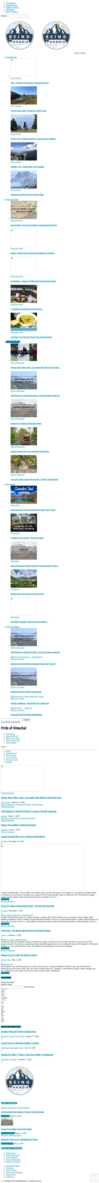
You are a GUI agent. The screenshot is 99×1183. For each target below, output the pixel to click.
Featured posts (11, 753)
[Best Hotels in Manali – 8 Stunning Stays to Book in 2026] (24, 615)
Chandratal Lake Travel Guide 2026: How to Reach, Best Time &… (34, 510)
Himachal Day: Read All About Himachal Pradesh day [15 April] (33, 664)
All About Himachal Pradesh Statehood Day (26, 692)
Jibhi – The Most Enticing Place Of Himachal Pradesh (30, 83)
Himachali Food (11, 5)
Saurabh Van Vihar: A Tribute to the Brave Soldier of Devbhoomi (27, 1054)
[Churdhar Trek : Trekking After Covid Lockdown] (24, 160)
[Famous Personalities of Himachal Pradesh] (24, 417)
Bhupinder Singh (16, 1048)
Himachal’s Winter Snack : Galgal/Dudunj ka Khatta (19, 1139)
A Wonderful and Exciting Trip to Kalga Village (27, 195)
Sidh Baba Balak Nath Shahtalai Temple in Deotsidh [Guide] (22, 1112)
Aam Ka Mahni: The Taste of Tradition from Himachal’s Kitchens (34, 225)
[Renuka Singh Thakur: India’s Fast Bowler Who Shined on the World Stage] (24, 361)
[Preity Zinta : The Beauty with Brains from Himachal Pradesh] (13, 940)
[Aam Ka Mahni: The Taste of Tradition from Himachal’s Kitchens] (24, 218)
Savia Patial (5, 802)
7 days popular (11, 757)
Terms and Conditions (14, 1172)
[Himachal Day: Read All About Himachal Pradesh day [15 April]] (26, 657)
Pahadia (4, 816)
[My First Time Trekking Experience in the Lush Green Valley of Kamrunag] (24, 132)
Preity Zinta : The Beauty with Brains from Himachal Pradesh (25, 930)
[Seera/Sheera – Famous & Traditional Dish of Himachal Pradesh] (24, 274)
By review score (12, 760)
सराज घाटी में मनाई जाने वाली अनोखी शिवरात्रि (26, 715)
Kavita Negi (5, 960)
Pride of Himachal (12, 7)
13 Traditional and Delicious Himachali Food (26, 309)
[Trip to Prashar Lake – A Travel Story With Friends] (24, 104)
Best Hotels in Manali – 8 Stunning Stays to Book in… (30, 622)
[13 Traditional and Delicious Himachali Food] (24, 302)
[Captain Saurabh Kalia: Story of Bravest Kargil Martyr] (24, 445)
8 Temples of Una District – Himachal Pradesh (27, 538)
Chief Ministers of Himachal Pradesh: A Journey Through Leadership (35, 396)
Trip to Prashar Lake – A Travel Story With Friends (28, 111)
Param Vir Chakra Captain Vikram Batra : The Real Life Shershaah (34, 479)
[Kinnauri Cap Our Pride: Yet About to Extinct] (7, 964)
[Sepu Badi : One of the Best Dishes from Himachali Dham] (24, 330)
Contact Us (10, 1177)
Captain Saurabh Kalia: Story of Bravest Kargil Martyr (30, 451)
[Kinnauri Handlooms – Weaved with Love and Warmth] (27, 696)
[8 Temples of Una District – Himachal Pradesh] (24, 531)
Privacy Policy (11, 1170)
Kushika (4, 830)
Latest (8, 751)
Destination (10, 9)
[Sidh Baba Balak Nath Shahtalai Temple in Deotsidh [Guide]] (15, 1108)
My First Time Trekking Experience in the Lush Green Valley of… (34, 139)
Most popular (11, 755)
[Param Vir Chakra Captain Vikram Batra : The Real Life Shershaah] (24, 473)
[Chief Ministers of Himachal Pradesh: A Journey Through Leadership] (24, 389)
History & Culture (12, 12)
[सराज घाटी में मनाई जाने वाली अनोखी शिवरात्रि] (21, 708)
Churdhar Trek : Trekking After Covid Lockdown (27, 167)
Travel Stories (11, 3)
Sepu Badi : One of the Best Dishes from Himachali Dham (31, 337)
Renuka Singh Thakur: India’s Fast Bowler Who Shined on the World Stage (31, 797)
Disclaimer (10, 1168)
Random (9, 762)
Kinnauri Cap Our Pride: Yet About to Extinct (19, 955)
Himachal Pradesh (13, 1166)
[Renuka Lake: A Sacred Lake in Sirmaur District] (24, 587)
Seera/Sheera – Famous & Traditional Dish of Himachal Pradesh (33, 281)
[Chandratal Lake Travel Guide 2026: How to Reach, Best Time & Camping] (24, 503)
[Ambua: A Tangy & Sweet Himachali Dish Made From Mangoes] (24, 246)
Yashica (4, 935)
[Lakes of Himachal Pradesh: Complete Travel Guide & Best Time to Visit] (24, 559)
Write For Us (11, 1175)
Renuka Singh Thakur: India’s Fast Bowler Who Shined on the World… (35, 368)
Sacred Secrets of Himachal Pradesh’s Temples (20, 1043)
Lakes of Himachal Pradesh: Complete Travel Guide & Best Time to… (35, 566)
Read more (5, 899)
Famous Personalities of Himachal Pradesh (26, 423)
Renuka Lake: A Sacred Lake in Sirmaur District (27, 594)
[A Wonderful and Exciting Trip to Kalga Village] (24, 188)
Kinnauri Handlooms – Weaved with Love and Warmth (30, 703)
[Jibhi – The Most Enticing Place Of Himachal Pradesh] (24, 76)
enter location (29, 987)
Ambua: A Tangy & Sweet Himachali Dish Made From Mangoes (33, 253)
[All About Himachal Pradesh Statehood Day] (24, 685)
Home (3, 722)
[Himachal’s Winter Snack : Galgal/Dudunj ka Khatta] (11, 1135)
